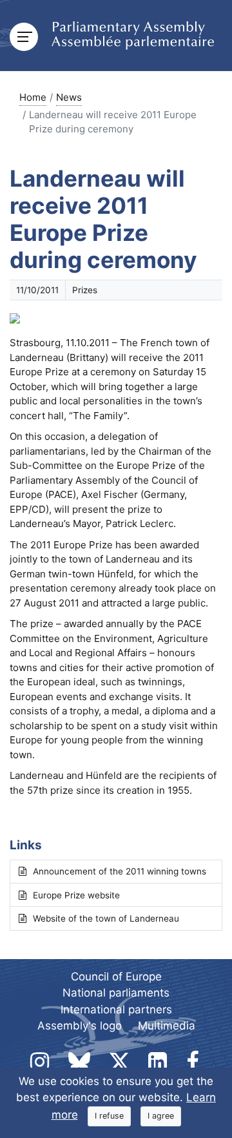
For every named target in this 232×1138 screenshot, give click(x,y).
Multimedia (166, 1025)
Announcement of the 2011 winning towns (119, 871)
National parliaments (116, 992)
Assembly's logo (79, 1025)
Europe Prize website (76, 895)
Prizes (84, 290)
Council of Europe (116, 976)
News (69, 97)
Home (32, 97)
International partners (116, 1009)
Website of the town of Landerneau (106, 918)
